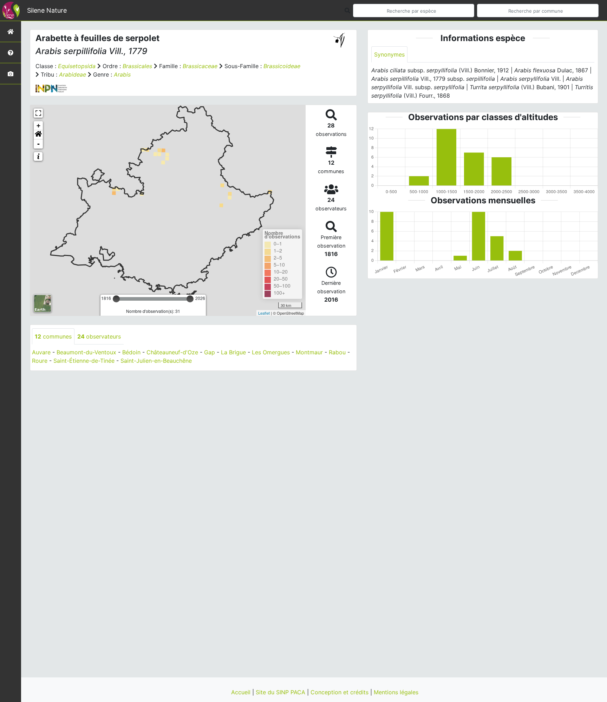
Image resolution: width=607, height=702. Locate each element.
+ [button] (38, 125)
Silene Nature (47, 10)
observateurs (99, 336)
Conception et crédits (340, 692)
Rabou (337, 352)
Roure (39, 360)
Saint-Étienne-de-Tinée (84, 360)
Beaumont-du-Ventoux (86, 352)
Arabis (122, 74)
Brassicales (137, 66)
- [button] (38, 143)
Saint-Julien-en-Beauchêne (156, 360)
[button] (38, 134)
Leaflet (264, 313)
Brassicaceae (200, 66)
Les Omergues (271, 352)
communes (53, 336)
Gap (209, 352)
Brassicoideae (281, 66)
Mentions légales (396, 692)
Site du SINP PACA (281, 692)
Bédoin (131, 352)
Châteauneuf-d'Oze (172, 352)
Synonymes (389, 54)
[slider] (116, 298)
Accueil (241, 692)
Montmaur (309, 352)
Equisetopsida (77, 66)
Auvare (41, 352)
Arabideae (72, 74)
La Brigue (233, 352)
